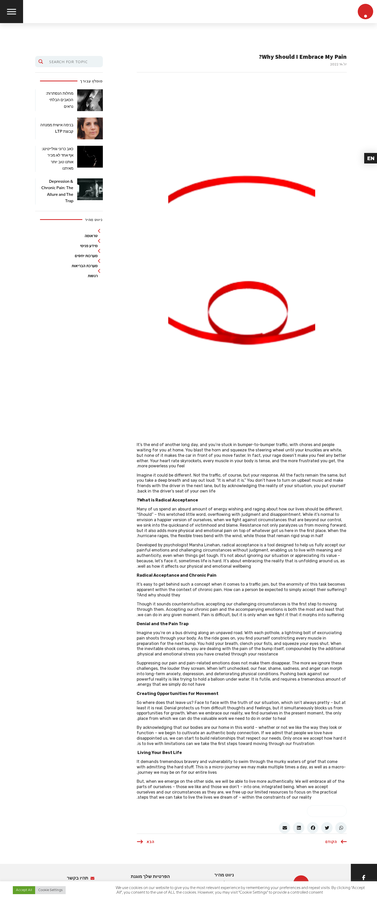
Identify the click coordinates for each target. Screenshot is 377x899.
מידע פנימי (89, 246)
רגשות (93, 276)
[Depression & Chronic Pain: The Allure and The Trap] (90, 189)
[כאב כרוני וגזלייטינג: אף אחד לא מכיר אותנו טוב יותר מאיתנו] (90, 157)
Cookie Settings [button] (50, 890)
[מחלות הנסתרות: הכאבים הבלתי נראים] (90, 100)
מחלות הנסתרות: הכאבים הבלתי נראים (59, 100)
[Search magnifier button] (40, 61)
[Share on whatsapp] (327, 811)
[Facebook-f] (364, 878)
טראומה (91, 236)
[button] (341, 828)
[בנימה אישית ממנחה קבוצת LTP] (90, 128)
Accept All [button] (24, 890)
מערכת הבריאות (85, 266)
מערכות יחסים (86, 256)
